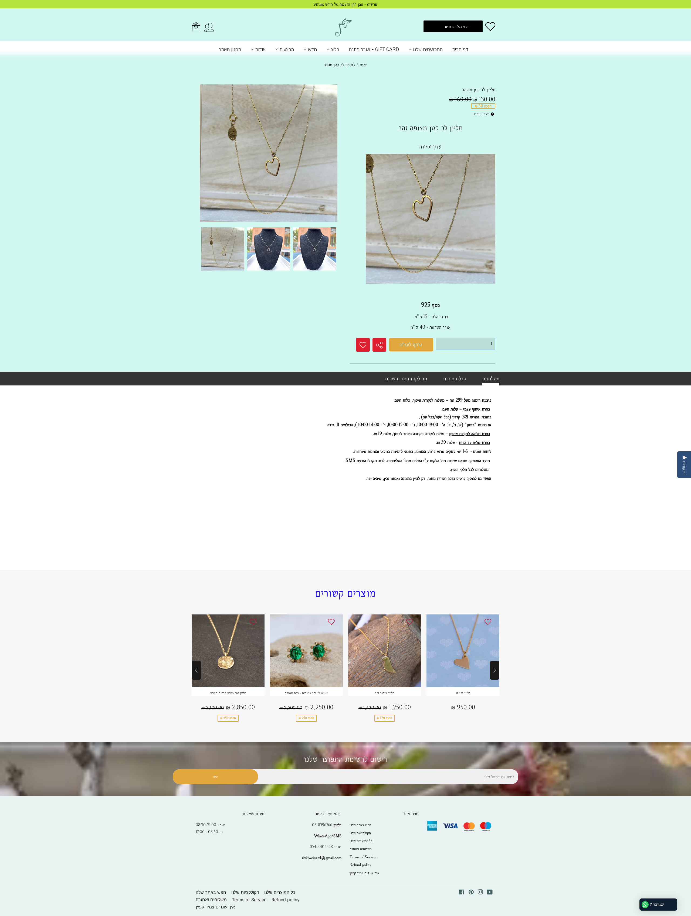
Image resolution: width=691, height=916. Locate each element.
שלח (215, 776)
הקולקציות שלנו (360, 832)
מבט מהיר (228, 655)
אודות (260, 49)
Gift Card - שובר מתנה (374, 49)
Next (494, 670)
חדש (312, 49)
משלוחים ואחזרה (361, 848)
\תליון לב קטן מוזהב (339, 64)
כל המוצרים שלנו (361, 840)
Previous (196, 670)
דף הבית (460, 49)
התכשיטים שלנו (427, 49)
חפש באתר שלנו (360, 824)
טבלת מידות (454, 378)
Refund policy (360, 864)
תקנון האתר (230, 49)
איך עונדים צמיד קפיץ (364, 872)
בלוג (334, 49)
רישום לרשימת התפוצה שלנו (345, 759)
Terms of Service (363, 857)
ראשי (363, 64)
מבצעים (286, 49)
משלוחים (490, 378)
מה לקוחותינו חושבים (406, 378)
